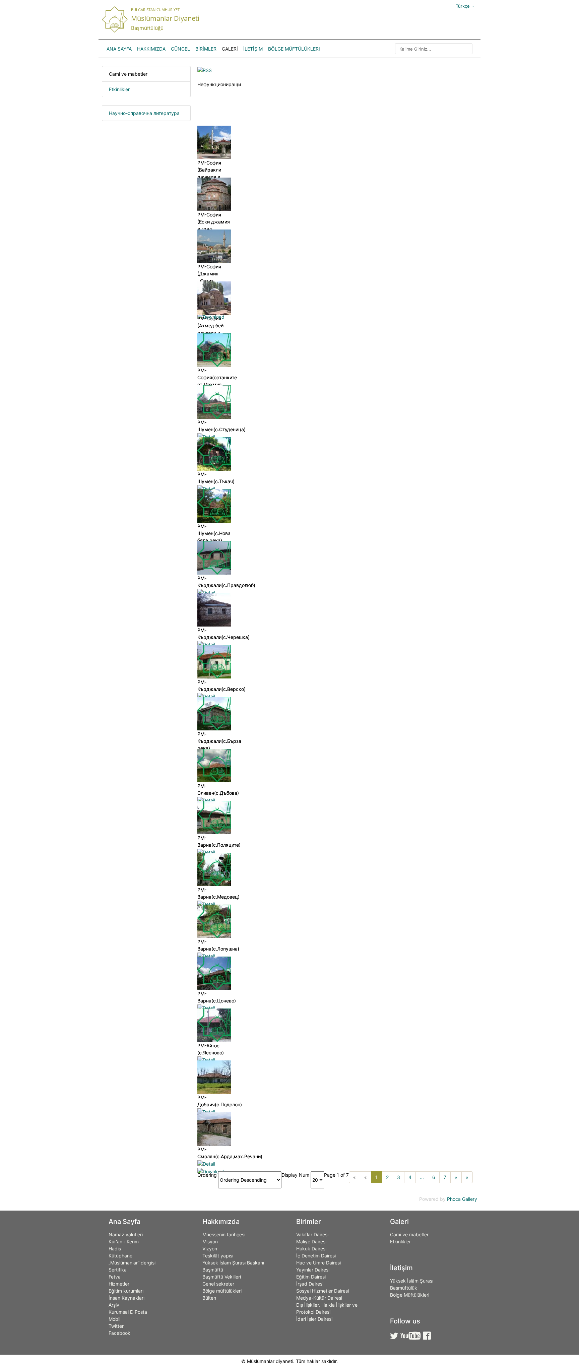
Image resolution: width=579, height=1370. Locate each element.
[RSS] (204, 69)
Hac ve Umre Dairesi (318, 1262)
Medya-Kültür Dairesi (319, 1298)
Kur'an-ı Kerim (124, 1241)
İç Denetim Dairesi (316, 1255)
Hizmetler (119, 1284)
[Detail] (206, 436)
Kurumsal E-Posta (128, 1312)
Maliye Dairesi (311, 1241)
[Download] (210, 1171)
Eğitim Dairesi (311, 1277)
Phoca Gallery (462, 1199)
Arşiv (114, 1305)
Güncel (180, 49)
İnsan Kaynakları (126, 1298)
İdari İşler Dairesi (314, 1319)
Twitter (116, 1326)
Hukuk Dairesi (311, 1248)
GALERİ (230, 49)
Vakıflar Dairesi (312, 1234)
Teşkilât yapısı (217, 1255)
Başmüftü (212, 1270)
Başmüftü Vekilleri (221, 1277)
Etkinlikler (119, 89)
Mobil (114, 1319)
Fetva (115, 1277)
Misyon (210, 1241)
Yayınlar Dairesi (312, 1270)
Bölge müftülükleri (222, 1291)
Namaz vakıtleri (126, 1234)
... (422, 1177)
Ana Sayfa (119, 49)
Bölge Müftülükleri (294, 49)
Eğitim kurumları (126, 1291)
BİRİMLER (205, 49)
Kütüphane (120, 1255)
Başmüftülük (403, 1288)
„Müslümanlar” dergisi (132, 1262)
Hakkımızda (151, 49)
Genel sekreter (218, 1284)
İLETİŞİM (253, 49)
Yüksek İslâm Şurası (411, 1281)
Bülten (209, 1298)
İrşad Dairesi (309, 1284)
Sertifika (118, 1270)
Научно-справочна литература (144, 113)
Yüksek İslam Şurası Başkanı (233, 1262)
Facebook (119, 1333)
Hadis (115, 1248)
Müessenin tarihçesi (223, 1234)
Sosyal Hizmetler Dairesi (322, 1291)
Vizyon (209, 1248)
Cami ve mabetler (128, 74)
